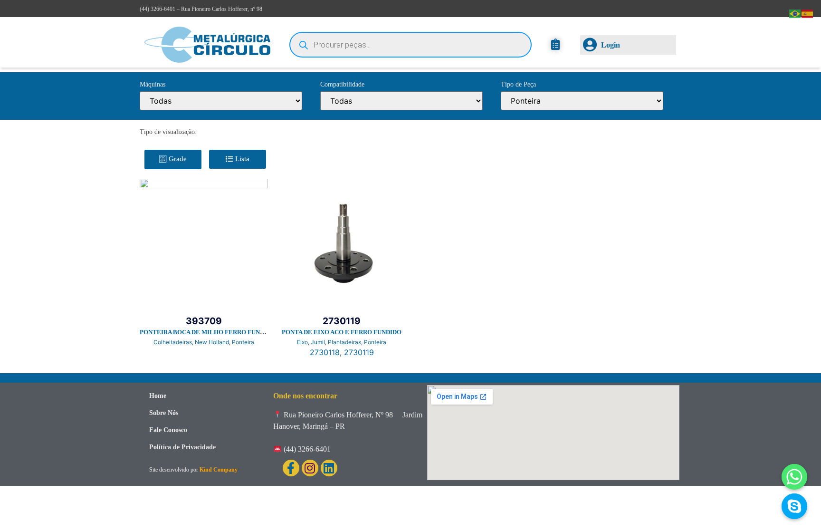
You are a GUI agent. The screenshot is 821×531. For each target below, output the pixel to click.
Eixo (302, 342)
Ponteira (243, 342)
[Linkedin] (329, 468)
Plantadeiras (344, 342)
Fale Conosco (168, 430)
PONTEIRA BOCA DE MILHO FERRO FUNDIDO (208, 332)
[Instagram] (310, 468)
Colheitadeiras (172, 342)
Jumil (318, 342)
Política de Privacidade (182, 447)
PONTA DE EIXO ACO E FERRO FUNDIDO (341, 332)
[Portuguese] (795, 13)
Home (157, 395)
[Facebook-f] (291, 468)
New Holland (212, 342)
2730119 (359, 352)
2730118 (325, 352)
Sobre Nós (163, 412)
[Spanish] (808, 13)
